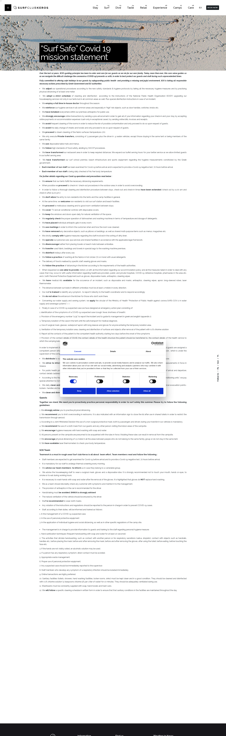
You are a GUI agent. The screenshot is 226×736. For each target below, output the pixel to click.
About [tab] (148, 351)
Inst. (218, 362)
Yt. (218, 356)
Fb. (218, 368)
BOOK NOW (213, 8)
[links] (8, 7)
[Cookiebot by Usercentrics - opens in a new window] (153, 343)
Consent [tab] (77, 351)
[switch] (99, 381)
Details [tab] (113, 351)
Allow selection (113, 391)
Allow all (146, 391)
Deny (79, 391)
